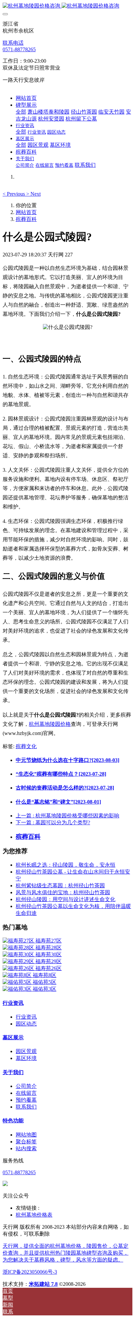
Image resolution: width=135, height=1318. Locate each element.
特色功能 (13, 1120)
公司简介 (26, 1086)
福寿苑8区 (44, 975)
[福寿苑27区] (19, 940)
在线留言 (26, 1093)
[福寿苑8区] (18, 975)
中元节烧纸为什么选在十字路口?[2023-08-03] (67, 760)
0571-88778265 (19, 49)
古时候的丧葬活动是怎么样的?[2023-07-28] (65, 787)
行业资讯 (13, 1003)
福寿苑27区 (48, 940)
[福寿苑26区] (19, 968)
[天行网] (67, 6)
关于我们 (13, 1072)
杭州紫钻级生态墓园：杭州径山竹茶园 (60, 885)
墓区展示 (13, 1037)
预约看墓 (26, 1100)
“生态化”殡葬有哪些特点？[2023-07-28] (61, 774)
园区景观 (26, 1051)
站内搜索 (26, 1148)
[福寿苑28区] (19, 947)
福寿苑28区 (48, 947)
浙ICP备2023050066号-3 (30, 1272)
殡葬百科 (26, 219)
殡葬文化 (26, 746)
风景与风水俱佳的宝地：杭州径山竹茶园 (63, 892)
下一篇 (53, 822)
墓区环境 (26, 1058)
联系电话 (13, 43)
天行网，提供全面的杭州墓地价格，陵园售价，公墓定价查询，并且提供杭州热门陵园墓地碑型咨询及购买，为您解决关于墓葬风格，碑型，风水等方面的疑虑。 (65, 1253)
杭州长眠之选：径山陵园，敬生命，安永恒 (65, 865)
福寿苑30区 (48, 954)
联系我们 (26, 1107)
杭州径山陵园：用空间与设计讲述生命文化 (65, 899)
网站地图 (26, 1134)
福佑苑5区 (44, 982)
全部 (21, 112)
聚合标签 (26, 1141)
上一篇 (67, 815)
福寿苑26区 (48, 968)
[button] (14, 194)
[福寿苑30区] (19, 954)
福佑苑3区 (44, 989)
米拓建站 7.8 (43, 1284)
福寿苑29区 (48, 961)
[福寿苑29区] (19, 961)
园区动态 (26, 1023)
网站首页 (26, 98)
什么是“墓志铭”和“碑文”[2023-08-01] (58, 802)
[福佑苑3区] (18, 989)
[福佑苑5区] (18, 982)
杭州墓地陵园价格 (50, 724)
